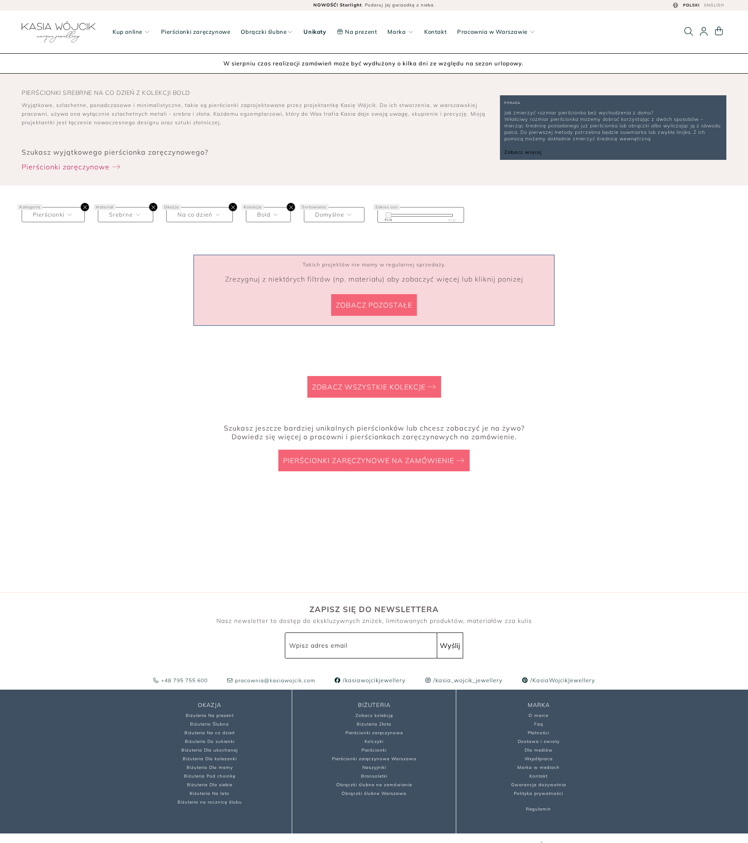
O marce (538, 715)
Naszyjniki (374, 767)
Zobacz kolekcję (374, 715)
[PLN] (388, 215)
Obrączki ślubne (264, 31)
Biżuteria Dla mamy (210, 767)
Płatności (538, 733)
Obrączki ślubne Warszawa (374, 793)
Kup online (128, 31)
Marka (397, 31)
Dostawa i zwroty (539, 741)
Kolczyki (374, 741)
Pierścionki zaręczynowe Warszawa (374, 759)
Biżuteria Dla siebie (209, 785)
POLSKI (691, 5)
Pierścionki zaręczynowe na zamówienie (369, 460)
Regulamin (538, 809)
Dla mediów (539, 750)
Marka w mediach (538, 767)
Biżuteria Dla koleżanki (210, 759)
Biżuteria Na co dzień (209, 733)
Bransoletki (374, 776)
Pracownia (492, 31)
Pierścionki (374, 750)
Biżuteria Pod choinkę (209, 776)
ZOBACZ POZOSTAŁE (374, 305)
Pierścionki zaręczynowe (196, 31)
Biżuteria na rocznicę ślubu (209, 802)
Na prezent (360, 31)
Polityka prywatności (538, 793)
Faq (538, 724)
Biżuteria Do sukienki (210, 741)
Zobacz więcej (523, 152)
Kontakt (435, 31)
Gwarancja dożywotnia (538, 785)
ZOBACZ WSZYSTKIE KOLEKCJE (370, 387)
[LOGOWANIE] (703, 31)
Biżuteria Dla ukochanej (209, 750)
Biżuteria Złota (374, 724)
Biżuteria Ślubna (209, 724)
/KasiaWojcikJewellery (562, 680)
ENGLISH (714, 5)
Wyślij (450, 645)
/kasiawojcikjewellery (373, 680)
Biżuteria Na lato (209, 793)
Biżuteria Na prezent (210, 715)
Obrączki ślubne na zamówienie (374, 785)
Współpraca (539, 759)
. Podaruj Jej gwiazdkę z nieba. (374, 5)
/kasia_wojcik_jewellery (467, 680)
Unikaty (314, 31)
